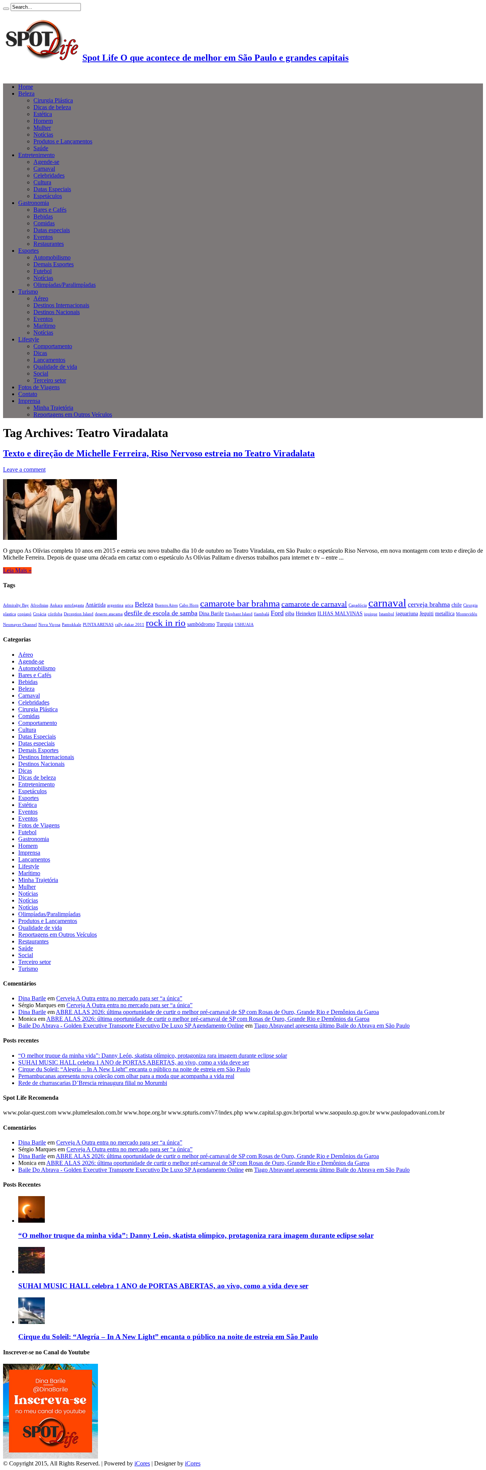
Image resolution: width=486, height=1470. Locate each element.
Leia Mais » (17, 570)
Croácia (39, 614)
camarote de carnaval (314, 604)
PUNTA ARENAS (98, 625)
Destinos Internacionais (61, 305)
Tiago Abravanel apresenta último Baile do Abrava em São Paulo (332, 1025)
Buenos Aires (166, 605)
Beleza (26, 93)
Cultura (42, 182)
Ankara (56, 605)
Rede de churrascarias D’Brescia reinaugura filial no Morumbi (92, 1083)
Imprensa (29, 401)
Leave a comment (24, 469)
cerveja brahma (429, 604)
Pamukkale (71, 625)
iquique (370, 614)
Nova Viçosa (49, 625)
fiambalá (261, 614)
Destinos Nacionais (56, 312)
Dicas (40, 353)
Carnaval (44, 168)
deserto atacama (109, 614)
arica (129, 605)
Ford (277, 613)
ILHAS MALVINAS (340, 613)
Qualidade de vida (55, 366)
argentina (115, 605)
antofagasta (74, 605)
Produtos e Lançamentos (62, 141)
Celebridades (49, 175)
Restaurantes (48, 244)
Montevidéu (466, 614)
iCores (142, 1463)
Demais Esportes (53, 264)
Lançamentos (49, 360)
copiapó (24, 614)
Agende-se (46, 162)
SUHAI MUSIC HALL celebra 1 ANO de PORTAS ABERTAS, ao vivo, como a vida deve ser (133, 1062)
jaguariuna (407, 613)
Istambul (386, 614)
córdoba (55, 614)
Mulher (42, 127)
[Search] (6, 9)
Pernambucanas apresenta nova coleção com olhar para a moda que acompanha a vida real (126, 1076)
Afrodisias (39, 605)
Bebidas (43, 216)
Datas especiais (51, 230)
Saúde (40, 148)
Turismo (28, 291)
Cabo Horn (189, 605)
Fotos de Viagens (39, 387)
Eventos (43, 237)
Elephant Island (238, 614)
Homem (43, 121)
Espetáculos (47, 196)
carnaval (387, 603)
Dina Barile (211, 613)
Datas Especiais (52, 189)
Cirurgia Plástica (53, 100)
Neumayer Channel (20, 625)
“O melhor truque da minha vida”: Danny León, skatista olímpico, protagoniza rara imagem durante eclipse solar (152, 1055)
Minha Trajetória (53, 407)
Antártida (95, 605)
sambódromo (201, 624)
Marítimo (44, 325)
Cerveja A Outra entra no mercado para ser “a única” (119, 998)
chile (456, 605)
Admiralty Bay (16, 605)
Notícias (43, 134)
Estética (42, 114)
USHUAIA (244, 625)
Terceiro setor (49, 380)
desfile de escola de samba (160, 613)
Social (40, 373)
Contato (27, 394)
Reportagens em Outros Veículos (72, 414)
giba (289, 613)
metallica (444, 613)
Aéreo (40, 298)
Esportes (28, 250)
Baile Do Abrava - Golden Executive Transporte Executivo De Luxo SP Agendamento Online (131, 1025)
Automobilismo (52, 257)
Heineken (306, 613)
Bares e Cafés (49, 209)
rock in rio (166, 622)
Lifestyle (28, 339)
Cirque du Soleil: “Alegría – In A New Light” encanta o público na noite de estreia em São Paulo (134, 1069)
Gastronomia (33, 203)
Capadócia (358, 605)
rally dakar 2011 (129, 625)
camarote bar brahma (240, 603)
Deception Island (78, 614)
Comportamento (52, 346)
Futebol (42, 271)
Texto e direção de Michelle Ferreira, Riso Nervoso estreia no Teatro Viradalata (159, 453)
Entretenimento (36, 155)
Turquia (224, 624)
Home (25, 86)
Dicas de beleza (52, 107)
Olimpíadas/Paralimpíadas (64, 284)
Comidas (44, 223)
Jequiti (427, 613)
